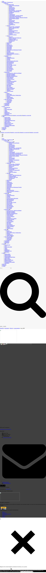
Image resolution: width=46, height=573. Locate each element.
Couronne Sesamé (10, 79)
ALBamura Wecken (10, 58)
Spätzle (6, 111)
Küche (3, 106)
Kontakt (3, 129)
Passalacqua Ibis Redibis (9, 125)
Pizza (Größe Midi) (8, 109)
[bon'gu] (10, 500)
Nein (23, 571)
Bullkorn (10, 29)
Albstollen (11, 36)
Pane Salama (9, 70)
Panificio (6, 56)
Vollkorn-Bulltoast (10, 98)
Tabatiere (8, 90)
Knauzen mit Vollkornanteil (14, 32)
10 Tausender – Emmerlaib (14, 26)
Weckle (11, 328)
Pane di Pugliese (10, 69)
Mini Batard (9, 85)
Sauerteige (9, 102)
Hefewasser (9, 101)
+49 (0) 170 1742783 (7, 437)
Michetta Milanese (10, 62)
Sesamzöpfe (9, 47)
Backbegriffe (6, 103)
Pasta (5, 110)
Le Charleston (9, 83)
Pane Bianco (9, 64)
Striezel (10, 41)
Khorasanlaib (11, 31)
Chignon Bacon (10, 78)
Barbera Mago (7, 117)
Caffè (3, 116)
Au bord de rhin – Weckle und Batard (14, 73)
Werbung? (4, 128)
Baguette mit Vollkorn (11, 75)
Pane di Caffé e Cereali (11, 65)
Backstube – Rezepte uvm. (7, 2)
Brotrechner (6, 105)
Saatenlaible (9, 46)
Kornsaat (11, 33)
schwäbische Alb (10, 4)
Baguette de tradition (11, 74)
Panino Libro (9, 67)
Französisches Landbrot (11, 81)
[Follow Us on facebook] (1, 486)
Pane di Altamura (10, 63)
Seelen (10, 19)
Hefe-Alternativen (7, 99)
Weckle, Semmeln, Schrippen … (13, 53)
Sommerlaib (9, 48)
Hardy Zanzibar (7, 119)
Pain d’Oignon (9, 87)
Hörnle (8, 43)
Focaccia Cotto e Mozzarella (12, 61)
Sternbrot (8, 50)
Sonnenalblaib (12, 20)
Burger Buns (9, 94)
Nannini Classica (7, 124)
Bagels (8, 93)
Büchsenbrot (11, 28)
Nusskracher (9, 44)
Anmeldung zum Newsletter (5, 429)
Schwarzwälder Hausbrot (14, 18)
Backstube (7, 328)
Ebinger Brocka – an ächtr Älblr (15, 10)
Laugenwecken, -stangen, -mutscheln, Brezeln (18, 17)
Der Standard (11, 9)
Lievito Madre (9, 100)
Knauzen (11, 13)
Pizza (5, 108)
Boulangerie (6, 72)
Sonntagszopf (11, 40)
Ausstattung (6, 104)
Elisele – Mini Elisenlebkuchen (15, 37)
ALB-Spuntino (12, 7)
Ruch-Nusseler (10, 45)
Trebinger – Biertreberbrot (14, 22)
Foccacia (8, 60)
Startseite (2, 328)
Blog (3, 1)
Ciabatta (8, 59)
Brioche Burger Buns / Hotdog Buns (14, 95)
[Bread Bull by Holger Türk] (16, 115)
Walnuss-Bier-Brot (10, 52)
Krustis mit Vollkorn (13, 34)
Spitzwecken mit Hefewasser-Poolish (14, 49)
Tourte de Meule (10, 91)
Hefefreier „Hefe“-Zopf (13, 39)
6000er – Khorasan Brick (14, 27)
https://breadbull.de (7, 483)
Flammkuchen (7, 107)
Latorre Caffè (7, 121)
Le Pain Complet (10, 84)
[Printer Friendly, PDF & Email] (3, 344)
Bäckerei (6, 3)
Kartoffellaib (11, 12)
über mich (4, 127)
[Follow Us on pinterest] (4, 486)
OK (21, 571)
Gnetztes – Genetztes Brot (14, 11)
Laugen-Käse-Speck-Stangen (15, 16)
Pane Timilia (9, 71)
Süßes (8, 35)
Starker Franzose (10, 89)
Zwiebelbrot (9, 54)
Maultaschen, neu (8, 113)
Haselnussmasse (12, 38)
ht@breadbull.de (5, 482)
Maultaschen (7, 112)
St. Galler (8, 51)
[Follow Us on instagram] (3, 486)
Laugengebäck (12, 14)
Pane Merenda (10, 68)
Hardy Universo (7, 118)
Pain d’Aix (9, 86)
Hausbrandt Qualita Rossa (9, 120)
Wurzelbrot (11, 23)
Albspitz (10, 6)
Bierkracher (9, 42)
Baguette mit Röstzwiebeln (12, 76)
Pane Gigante (9, 66)
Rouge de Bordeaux (11, 88)
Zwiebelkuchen (12, 24)
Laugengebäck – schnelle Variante (16, 15)
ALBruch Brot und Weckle (14, 5)
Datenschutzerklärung (28, 571)
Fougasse (9, 80)
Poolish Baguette (10, 77)
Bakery (5, 92)
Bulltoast (8, 96)
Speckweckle (11, 21)
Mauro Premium (7, 122)
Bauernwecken (12, 8)
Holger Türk (8, 489)
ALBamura (9, 57)
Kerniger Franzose (10, 82)
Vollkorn (8, 25)
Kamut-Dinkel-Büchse (13, 30)
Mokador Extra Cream (8, 123)
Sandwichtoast (10, 97)
